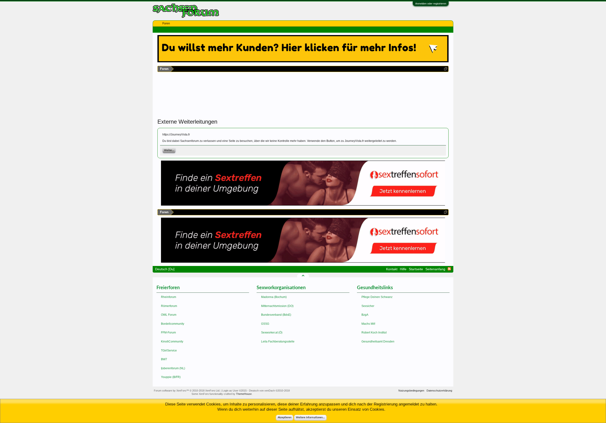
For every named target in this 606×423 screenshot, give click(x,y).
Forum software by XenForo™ (187, 390)
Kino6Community (172, 341)
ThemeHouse (244, 393)
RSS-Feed (449, 268)
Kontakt (391, 269)
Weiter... (169, 150)
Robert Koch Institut (374, 332)
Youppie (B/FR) (171, 377)
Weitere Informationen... (310, 417)
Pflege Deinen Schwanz (376, 297)
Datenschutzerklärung (439, 390)
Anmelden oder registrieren (430, 3)
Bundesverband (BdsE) (276, 314)
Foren (166, 23)
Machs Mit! (368, 323)
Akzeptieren (284, 417)
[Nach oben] (303, 275)
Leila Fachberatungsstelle (277, 341)
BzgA (364, 314)
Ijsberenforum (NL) (173, 368)
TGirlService (169, 350)
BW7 (164, 359)
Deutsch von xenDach (269, 390)
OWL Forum (168, 314)
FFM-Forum (168, 332)
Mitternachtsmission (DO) (277, 306)
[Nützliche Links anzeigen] (445, 68)
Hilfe (403, 269)
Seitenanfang (435, 269)
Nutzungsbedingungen (411, 390)
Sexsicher (367, 306)
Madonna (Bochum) (274, 297)
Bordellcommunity (172, 323)
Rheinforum (168, 297)
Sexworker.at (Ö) (271, 332)
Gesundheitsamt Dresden (377, 341)
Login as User (234, 390)
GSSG (265, 323)
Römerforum (169, 306)
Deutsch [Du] (164, 269)
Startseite (416, 269)
